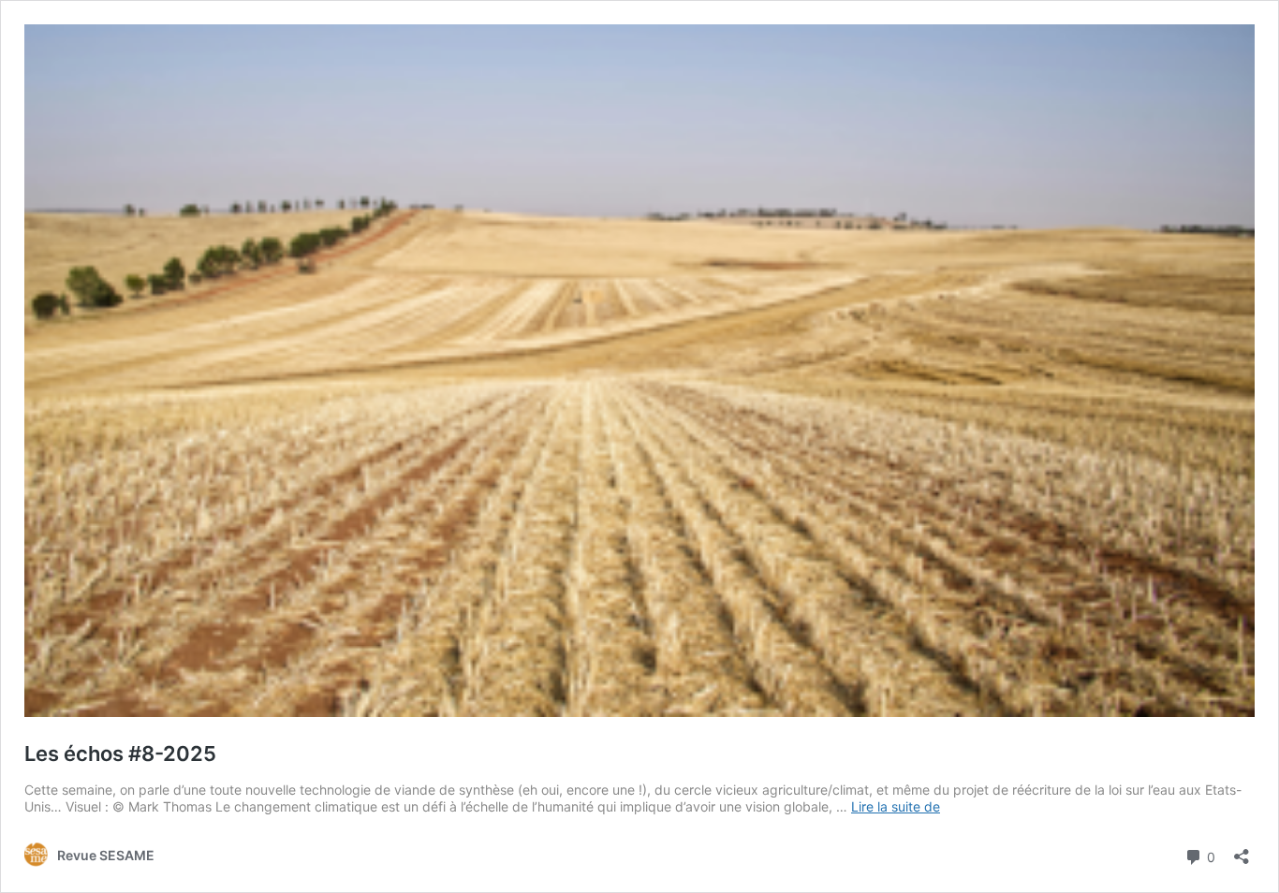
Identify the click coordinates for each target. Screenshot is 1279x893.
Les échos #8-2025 (120, 753)
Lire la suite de (895, 806)
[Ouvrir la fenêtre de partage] (1241, 850)
